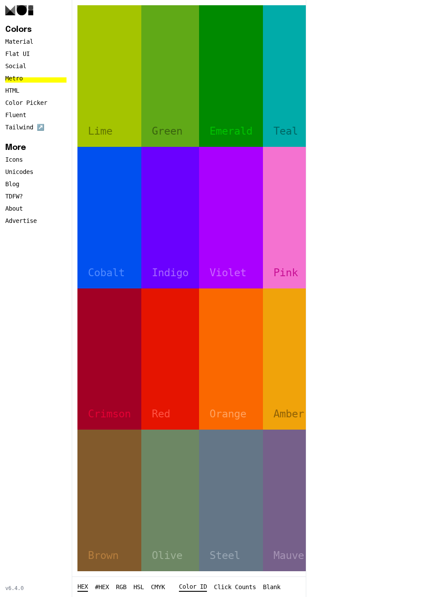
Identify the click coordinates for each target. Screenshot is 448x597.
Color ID (193, 586)
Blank (271, 586)
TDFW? (14, 196)
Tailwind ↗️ (24, 127)
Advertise (21, 220)
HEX (82, 586)
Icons (14, 159)
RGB (121, 586)
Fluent (15, 114)
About (14, 208)
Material (19, 41)
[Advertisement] (377, 136)
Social (15, 65)
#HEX (102, 586)
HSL (138, 586)
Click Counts (235, 586)
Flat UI (17, 53)
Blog (12, 183)
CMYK (158, 586)
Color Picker (26, 102)
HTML (12, 90)
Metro (14, 78)
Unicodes (19, 171)
